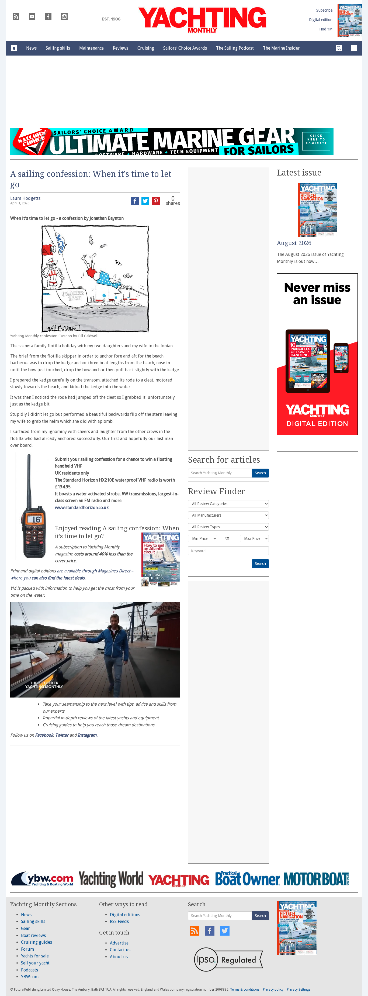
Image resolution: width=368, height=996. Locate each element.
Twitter (61, 735)
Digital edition (320, 20)
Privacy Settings (298, 989)
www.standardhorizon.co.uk (82, 507)
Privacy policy (273, 989)
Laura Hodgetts (25, 198)
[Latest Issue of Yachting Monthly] (350, 20)
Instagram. (88, 735)
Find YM (325, 29)
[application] (95, 650)
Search (260, 473)
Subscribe (324, 10)
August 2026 (294, 243)
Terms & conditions (244, 989)
